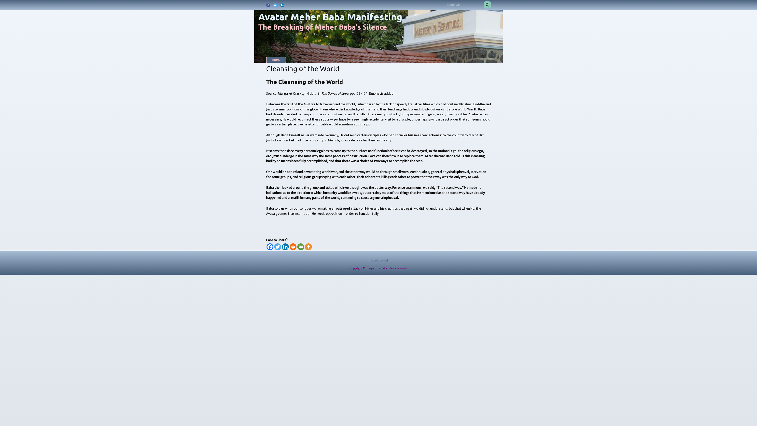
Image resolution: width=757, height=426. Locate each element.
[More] (308, 246)
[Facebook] (270, 246)
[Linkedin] (285, 246)
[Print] (293, 246)
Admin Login (379, 260)
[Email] (300, 246)
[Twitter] (277, 246)
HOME (276, 59)
